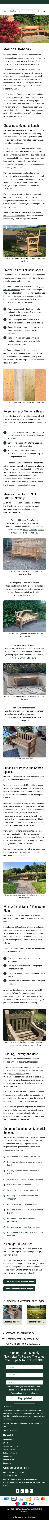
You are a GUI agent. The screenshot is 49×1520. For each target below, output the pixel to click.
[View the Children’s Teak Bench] (12, 1315)
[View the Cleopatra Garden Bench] (24, 558)
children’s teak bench (17, 711)
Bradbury (15, 658)
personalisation (24, 485)
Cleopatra (33, 530)
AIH (34, 1517)
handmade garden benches (23, 350)
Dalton (25, 530)
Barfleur (23, 533)
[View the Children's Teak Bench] (24, 744)
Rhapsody (18, 595)
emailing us (33, 1393)
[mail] (26, 1491)
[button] (24, 1156)
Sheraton (30, 595)
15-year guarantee (16, 1074)
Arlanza (41, 530)
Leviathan (15, 533)
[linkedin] (22, 1491)
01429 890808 (12, 1430)
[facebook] (17, 1491)
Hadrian (40, 655)
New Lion (37, 592)
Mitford (34, 533)
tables (40, 933)
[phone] (31, 1491)
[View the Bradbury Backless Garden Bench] (36, 1315)
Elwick (22, 658)
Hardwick (33, 658)
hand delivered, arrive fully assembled (19, 1070)
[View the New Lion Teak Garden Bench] (24, 620)
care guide (23, 1110)
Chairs (20, 933)
